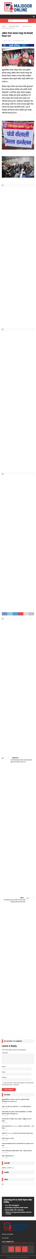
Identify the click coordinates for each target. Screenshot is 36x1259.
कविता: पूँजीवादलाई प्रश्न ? (8, 1156)
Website (4, 1077)
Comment (5, 1053)
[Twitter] (18, 1249)
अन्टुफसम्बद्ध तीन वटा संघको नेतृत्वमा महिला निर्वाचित (18, 1201)
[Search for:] (18, 21)
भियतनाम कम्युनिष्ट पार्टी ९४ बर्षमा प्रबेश (14, 1210)
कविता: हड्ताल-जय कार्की (8, 1138)
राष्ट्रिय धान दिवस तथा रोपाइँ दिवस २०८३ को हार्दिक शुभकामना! (16, 1106)
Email (3, 1072)
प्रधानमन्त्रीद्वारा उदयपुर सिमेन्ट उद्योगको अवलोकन (16, 1207)
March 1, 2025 (7, 40)
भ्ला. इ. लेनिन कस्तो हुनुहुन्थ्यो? (12, 1205)
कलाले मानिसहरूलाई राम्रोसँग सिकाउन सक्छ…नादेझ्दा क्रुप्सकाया (17, 1151)
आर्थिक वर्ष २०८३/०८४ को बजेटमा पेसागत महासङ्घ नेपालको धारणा (17, 1133)
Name (4, 1066)
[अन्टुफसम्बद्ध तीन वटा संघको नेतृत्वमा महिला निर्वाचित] (18, 1196)
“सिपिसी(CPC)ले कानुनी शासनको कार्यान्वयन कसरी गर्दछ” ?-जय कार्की (18, 1213)
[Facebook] (11, 1249)
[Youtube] (25, 1249)
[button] (33, 16)
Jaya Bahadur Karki (18, 40)
